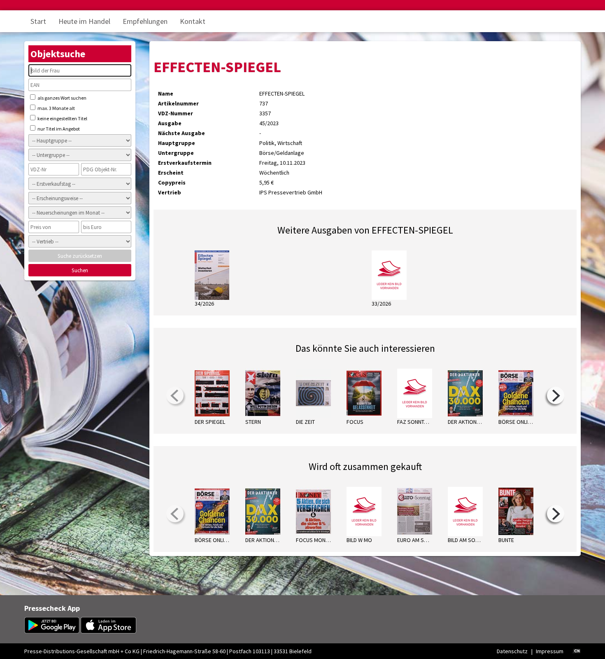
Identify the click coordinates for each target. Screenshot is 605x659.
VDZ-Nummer (175, 113)
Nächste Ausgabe (181, 133)
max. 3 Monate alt (56, 108)
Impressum (549, 651)
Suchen (80, 270)
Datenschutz (512, 651)
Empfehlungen (145, 21)
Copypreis (172, 182)
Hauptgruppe (176, 143)
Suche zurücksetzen (80, 255)
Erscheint (171, 172)
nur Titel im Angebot (58, 129)
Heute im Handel (84, 21)
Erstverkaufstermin (185, 162)
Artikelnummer (178, 103)
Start (38, 21)
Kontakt (192, 21)
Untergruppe (176, 153)
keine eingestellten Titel (62, 118)
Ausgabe (170, 123)
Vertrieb (169, 192)
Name (165, 93)
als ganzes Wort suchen (61, 98)
